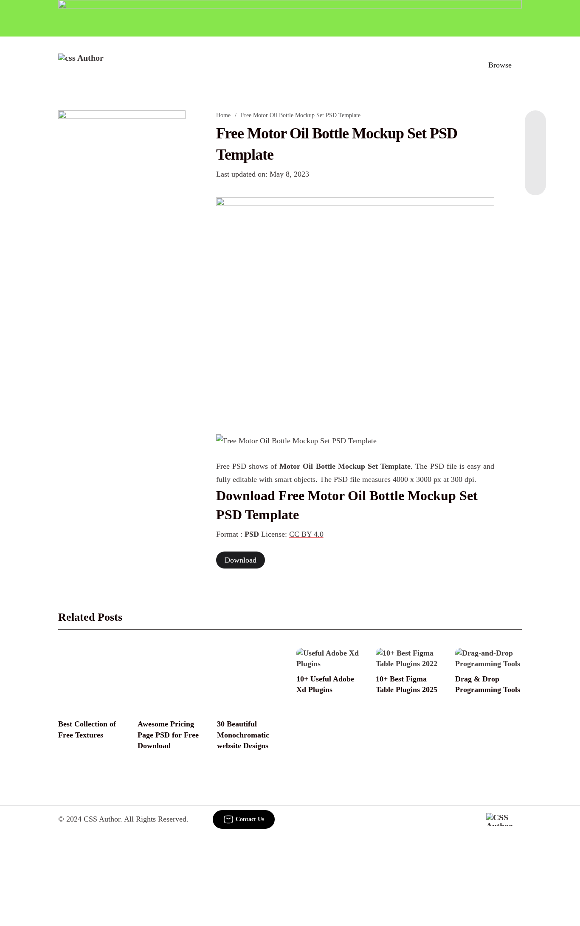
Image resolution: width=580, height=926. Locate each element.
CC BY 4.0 (306, 534)
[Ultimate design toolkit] (355, 306)
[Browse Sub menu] (519, 65)
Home (223, 115)
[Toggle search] (463, 64)
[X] (535, 178)
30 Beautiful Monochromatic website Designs (243, 734)
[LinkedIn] (535, 144)
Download (240, 560)
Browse (500, 65)
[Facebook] (535, 127)
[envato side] (122, 237)
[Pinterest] (535, 161)
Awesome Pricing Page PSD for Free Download (168, 734)
